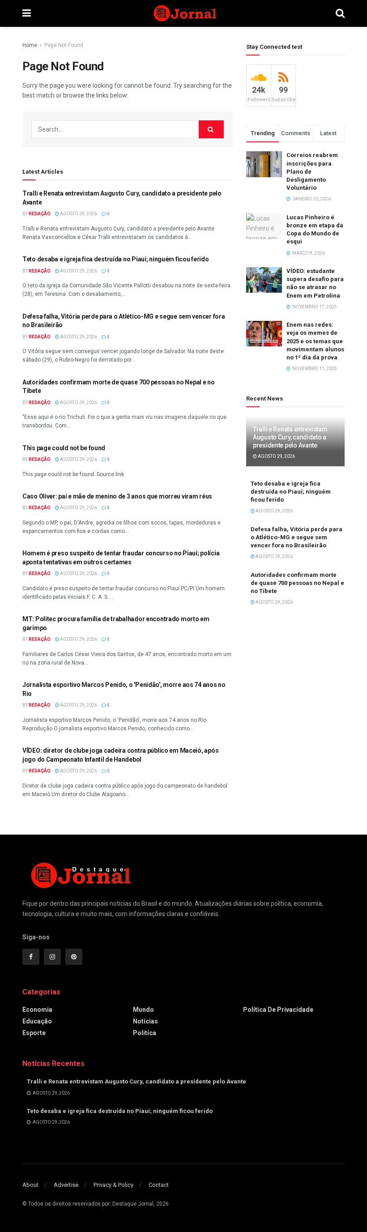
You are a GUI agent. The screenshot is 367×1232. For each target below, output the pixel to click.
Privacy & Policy (113, 1184)
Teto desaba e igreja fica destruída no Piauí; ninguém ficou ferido (115, 259)
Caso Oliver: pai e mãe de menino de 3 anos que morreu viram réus (117, 496)
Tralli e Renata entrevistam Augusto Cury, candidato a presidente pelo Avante (290, 437)
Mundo (143, 1009)
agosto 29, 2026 (78, 213)
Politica (144, 1032)
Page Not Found (63, 45)
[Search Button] (211, 129)
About (30, 1184)
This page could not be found (63, 448)
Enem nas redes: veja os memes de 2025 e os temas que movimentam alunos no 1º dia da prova (315, 341)
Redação (40, 213)
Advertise (66, 1184)
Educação (37, 1021)
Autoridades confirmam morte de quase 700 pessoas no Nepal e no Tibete (297, 582)
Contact (159, 1184)
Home (29, 45)
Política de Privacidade (278, 1009)
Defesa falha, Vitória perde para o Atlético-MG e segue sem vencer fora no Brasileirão (296, 537)
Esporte (34, 1032)
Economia (37, 1009)
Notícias (145, 1021)
